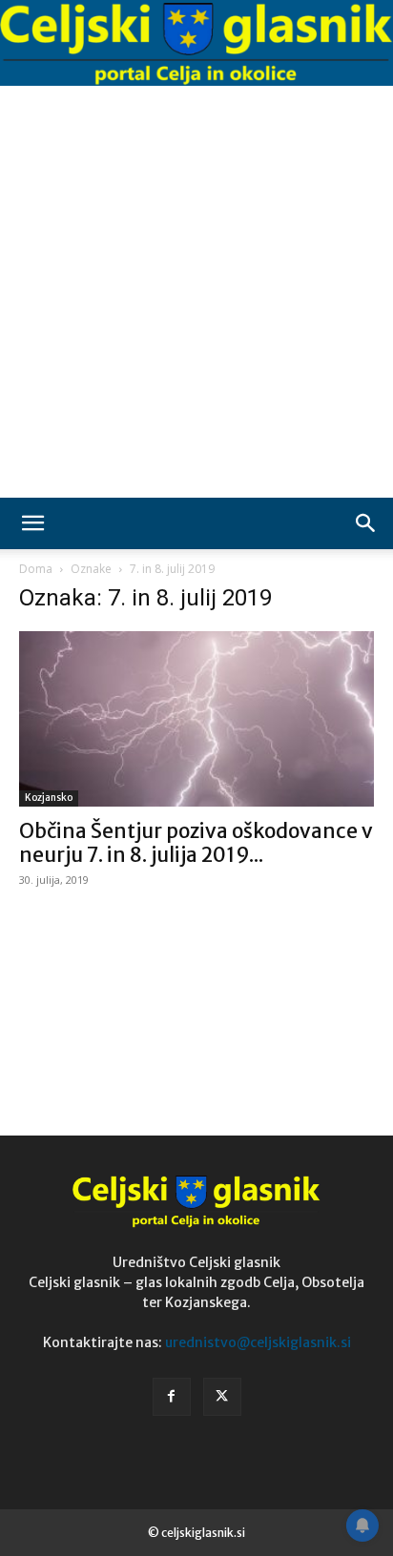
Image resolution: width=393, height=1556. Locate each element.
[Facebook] (172, 1397)
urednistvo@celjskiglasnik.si (258, 1342)
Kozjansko (48, 797)
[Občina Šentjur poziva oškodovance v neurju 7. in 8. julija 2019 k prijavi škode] (196, 719)
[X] (222, 1397)
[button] (32, 523)
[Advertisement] (196, 291)
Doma (35, 569)
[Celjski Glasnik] (196, 44)
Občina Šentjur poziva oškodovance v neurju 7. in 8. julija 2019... (196, 843)
